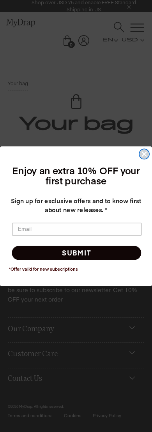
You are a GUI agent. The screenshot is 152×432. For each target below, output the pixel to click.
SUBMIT (76, 252)
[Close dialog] (144, 154)
